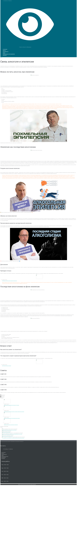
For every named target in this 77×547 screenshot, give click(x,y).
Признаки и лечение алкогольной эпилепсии (9, 280)
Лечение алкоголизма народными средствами (11, 405)
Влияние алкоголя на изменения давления (11, 424)
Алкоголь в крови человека (6, 365)
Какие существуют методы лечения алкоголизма (12, 418)
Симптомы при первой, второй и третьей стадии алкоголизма (14, 411)
